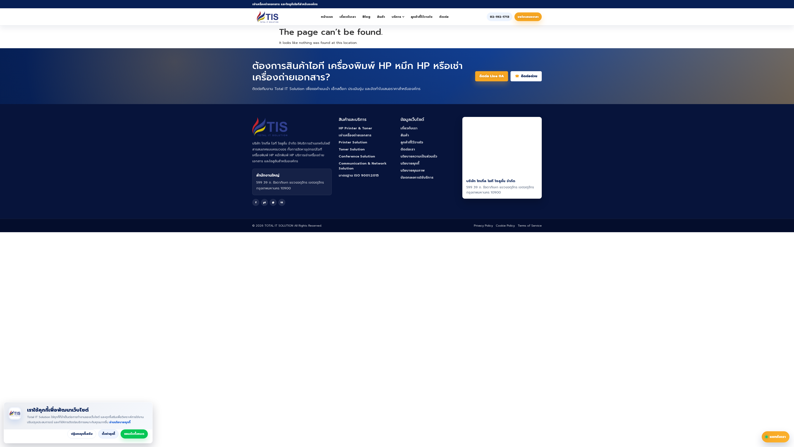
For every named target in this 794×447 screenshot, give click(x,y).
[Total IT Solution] (267, 17)
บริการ (396, 16)
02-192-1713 (499, 17)
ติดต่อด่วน (529, 76)
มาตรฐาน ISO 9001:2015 (359, 175)
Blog (366, 16)
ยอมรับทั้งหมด (134, 434)
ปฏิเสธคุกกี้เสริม (82, 434)
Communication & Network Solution (362, 166)
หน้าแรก (327, 16)
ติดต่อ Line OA (491, 76)
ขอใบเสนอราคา (528, 17)
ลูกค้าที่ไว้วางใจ (422, 16)
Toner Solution (352, 149)
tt (282, 202)
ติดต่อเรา (408, 149)
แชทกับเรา (778, 436)
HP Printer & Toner (355, 128)
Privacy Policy (483, 225)
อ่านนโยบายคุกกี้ (119, 422)
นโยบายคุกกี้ (410, 163)
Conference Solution (357, 156)
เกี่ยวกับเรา (348, 16)
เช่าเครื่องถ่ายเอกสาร (355, 135)
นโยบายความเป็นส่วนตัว (419, 156)
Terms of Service (530, 225)
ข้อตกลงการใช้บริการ (417, 177)
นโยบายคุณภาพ (413, 170)
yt (264, 202)
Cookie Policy (505, 225)
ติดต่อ (444, 16)
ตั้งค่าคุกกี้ (108, 434)
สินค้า (381, 16)
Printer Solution (353, 142)
